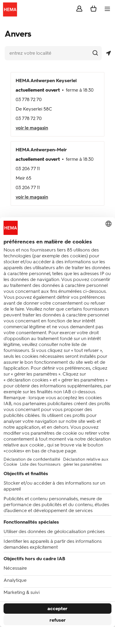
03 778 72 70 (29, 99)
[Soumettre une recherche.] (95, 52)
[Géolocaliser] (108, 53)
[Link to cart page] (93, 10)
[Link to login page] (79, 10)
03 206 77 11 (28, 168)
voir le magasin (32, 128)
